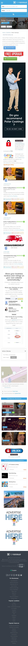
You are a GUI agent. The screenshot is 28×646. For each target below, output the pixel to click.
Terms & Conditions (14, 596)
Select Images (6, 357)
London (14, 603)
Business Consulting (14, 627)
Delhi (14, 613)
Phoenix (14, 617)
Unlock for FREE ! (10, 47)
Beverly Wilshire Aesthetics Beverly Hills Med (14, 442)
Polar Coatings (19, 140)
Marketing (14, 631)
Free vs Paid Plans (14, 589)
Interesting (8, 199)
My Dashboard (14, 580)
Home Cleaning (14, 636)
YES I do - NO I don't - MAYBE (14, 129)
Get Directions (7, 387)
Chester (11, 486)
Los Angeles (14, 608)
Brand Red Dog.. (12, 473)
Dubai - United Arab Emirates (14, 606)
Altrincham (12, 478)
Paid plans (20, 149)
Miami (14, 619)
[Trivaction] (14, 499)
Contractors (14, 634)
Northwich (12, 469)
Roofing (14, 643)
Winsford (8, 32)
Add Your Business (14, 582)
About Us (14, 593)
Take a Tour (14, 591)
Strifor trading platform (9, 187)
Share (9, 26)
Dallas (14, 620)
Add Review (5, 22)
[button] (3, 19)
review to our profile (15, 456)
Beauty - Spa (6, 440)
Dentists (14, 629)
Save (4, 26)
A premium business (11, 58)
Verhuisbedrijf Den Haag (9, 255)
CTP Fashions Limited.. (14, 464)
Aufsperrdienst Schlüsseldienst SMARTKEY (13, 414)
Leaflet (25, 382)
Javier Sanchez (7, 217)
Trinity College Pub (7, 428)
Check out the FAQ (14, 587)
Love (21, 199)
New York (14, 605)
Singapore (14, 615)
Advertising (14, 638)
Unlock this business (19, 143)
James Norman (7, 183)
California (14, 612)
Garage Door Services (14, 625)
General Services (7, 412)
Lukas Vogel (6, 251)
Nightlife (5, 427)
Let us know (6, 163)
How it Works (14, 586)
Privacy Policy (14, 598)
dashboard (14, 320)
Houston (14, 610)
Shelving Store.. (12, 481)
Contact (14, 594)
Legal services (14, 641)
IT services (14, 639)
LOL (15, 199)
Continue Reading (13, 196)
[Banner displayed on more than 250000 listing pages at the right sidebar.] (14, 518)
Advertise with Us (14, 584)
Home (3, 32)
